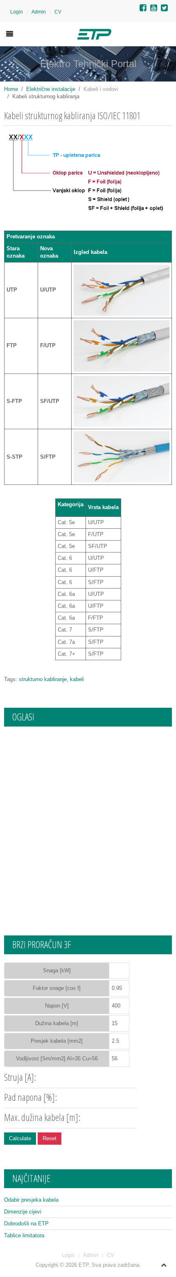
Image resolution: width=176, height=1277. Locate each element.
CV (57, 12)
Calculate (20, 1138)
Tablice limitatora (24, 1235)
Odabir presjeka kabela (31, 1200)
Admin (39, 12)
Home (11, 89)
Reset (49, 1138)
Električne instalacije (50, 89)
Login (16, 12)
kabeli (77, 679)
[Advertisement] (88, 823)
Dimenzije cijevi (22, 1212)
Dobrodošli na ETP (26, 1223)
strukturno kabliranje (43, 679)
